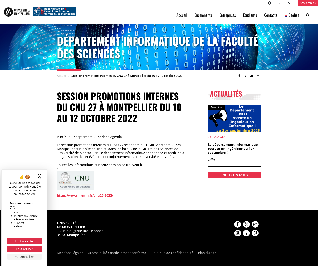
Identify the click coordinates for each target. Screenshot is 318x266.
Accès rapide (308, 3)
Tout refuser (24, 249)
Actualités (216, 107)
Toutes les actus (234, 175)
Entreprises (227, 15)
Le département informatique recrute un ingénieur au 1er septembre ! (233, 148)
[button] (252, 76)
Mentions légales (70, 253)
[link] (239, 76)
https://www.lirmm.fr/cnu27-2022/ (85, 195)
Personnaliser (24, 257)
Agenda (116, 137)
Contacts (270, 15)
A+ (281, 2)
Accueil (181, 15)
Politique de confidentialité (172, 253)
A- (291, 2)
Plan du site (207, 253)
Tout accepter (24, 241)
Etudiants (250, 15)
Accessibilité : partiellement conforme (117, 253)
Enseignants (203, 15)
